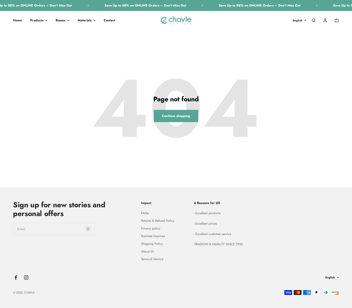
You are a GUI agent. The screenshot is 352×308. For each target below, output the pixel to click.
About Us (147, 251)
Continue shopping (176, 116)
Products (36, 20)
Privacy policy (150, 228)
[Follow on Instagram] (26, 277)
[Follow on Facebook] (16, 277)
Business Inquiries (153, 236)
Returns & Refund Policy (157, 220)
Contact (109, 20)
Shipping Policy (152, 243)
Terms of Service (152, 259)
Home (17, 20)
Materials (84, 20)
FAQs (145, 213)
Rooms (60, 20)
